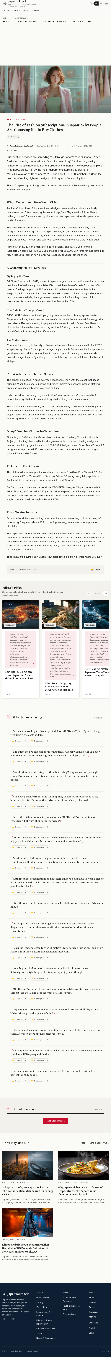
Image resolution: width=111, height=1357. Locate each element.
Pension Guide (69, 1314)
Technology (41, 1307)
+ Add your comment (56, 1121)
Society (39, 1302)
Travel (39, 1333)
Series (26, 10)
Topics (15, 10)
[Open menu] (106, 3)
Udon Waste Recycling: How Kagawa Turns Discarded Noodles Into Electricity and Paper (59, 688)
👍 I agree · (19, 741)
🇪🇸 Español (96, 569)
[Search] (90, 3)
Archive (35, 10)
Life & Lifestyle (17, 18)
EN (96, 3)
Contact (92, 1302)
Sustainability (13, 137)
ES (101, 3)
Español (92, 1333)
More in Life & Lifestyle (94, 1143)
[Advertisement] (55, 45)
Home (6, 10)
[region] (55, 650)
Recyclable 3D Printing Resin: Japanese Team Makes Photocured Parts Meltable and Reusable (19, 676)
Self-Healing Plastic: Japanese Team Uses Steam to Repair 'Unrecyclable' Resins (97, 674)
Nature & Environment (46, 1338)
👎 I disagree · (39, 741)
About (91, 1297)
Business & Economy (45, 1328)
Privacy (92, 1307)
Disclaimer (93, 1312)
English (92, 1328)
